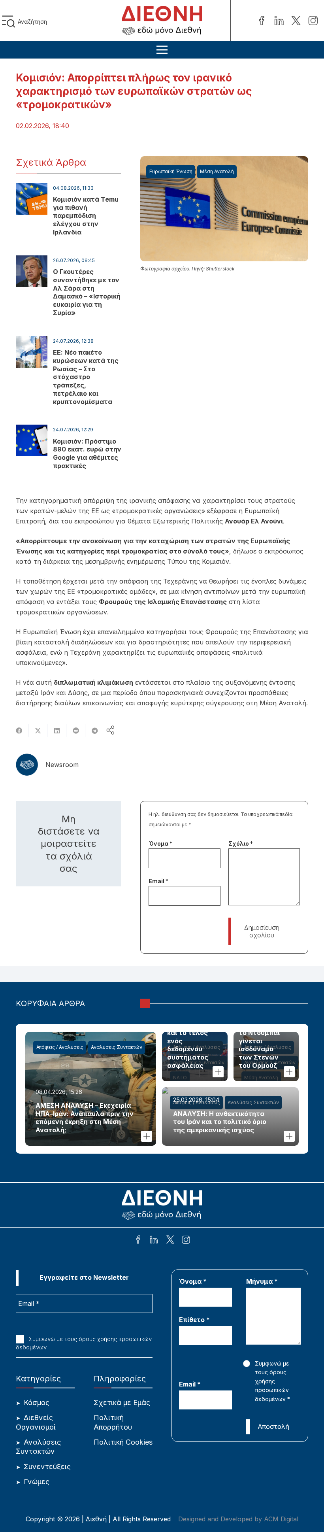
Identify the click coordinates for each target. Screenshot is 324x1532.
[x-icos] (296, 21)
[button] (10, 21)
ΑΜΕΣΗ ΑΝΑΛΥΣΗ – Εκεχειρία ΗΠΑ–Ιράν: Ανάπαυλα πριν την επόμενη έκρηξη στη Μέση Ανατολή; (85, 1117)
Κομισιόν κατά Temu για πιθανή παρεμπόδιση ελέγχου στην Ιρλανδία (86, 215)
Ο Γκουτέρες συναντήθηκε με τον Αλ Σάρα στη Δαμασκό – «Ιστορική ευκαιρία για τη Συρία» (87, 292)
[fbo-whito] (138, 1240)
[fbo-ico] (261, 21)
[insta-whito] (186, 1240)
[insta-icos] (313, 21)
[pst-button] (146, 1136)
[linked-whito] (154, 1240)
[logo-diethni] (162, 21)
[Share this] (18, 730)
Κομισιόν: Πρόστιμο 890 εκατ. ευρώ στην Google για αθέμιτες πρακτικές (87, 453)
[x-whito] (170, 1240)
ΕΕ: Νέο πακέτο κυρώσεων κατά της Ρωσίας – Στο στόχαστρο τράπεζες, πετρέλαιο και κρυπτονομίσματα (86, 377)
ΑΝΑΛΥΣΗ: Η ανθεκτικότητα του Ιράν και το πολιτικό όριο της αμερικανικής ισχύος (219, 1122)
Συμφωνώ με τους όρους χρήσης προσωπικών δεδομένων (84, 1343)
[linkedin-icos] (279, 21)
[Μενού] (162, 50)
